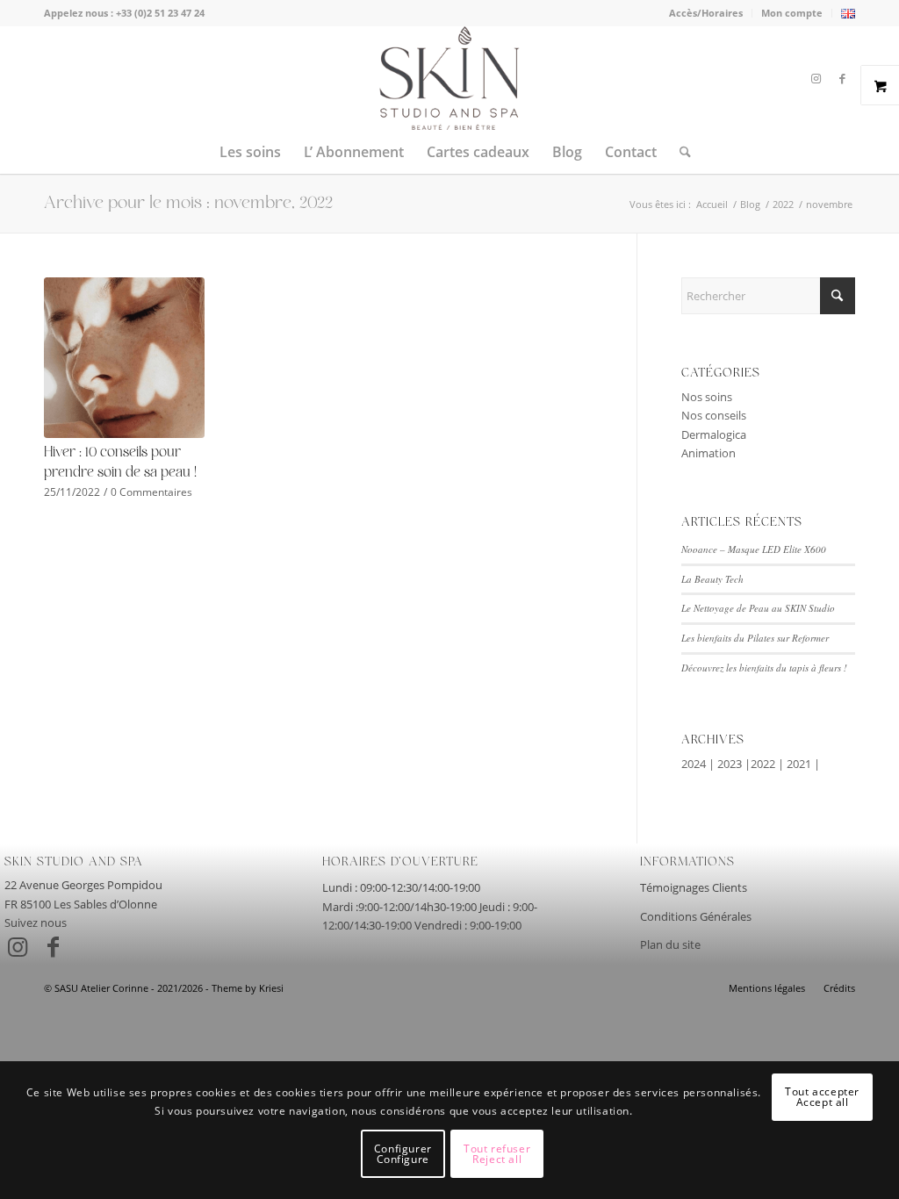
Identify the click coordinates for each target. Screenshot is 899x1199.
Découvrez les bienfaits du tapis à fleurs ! (764, 667)
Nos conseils (713, 415)
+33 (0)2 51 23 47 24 (160, 12)
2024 (693, 764)
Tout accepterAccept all (822, 1096)
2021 (799, 764)
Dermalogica (713, 434)
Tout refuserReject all (497, 1154)
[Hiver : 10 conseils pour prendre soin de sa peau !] (124, 357)
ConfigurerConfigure (403, 1154)
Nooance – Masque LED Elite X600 (753, 549)
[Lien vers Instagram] (815, 78)
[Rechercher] (679, 152)
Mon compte (792, 12)
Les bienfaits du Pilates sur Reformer (755, 637)
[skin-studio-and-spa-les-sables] (449, 78)
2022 (763, 764)
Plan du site (670, 944)
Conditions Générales (696, 916)
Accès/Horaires (706, 12)
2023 (729, 764)
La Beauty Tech (712, 578)
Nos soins (706, 397)
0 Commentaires (151, 492)
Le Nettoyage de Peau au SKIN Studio (758, 607)
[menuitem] (706, 13)
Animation (708, 453)
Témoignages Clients (693, 887)
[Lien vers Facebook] (842, 78)
